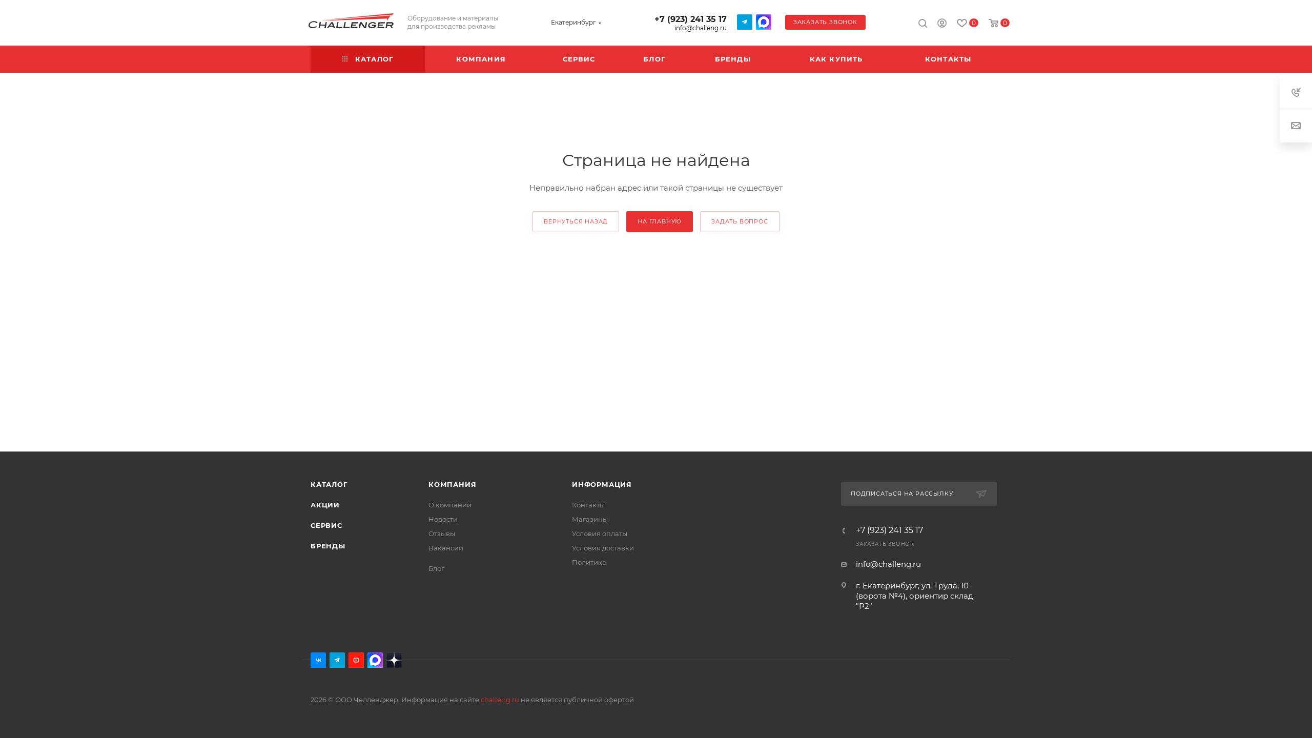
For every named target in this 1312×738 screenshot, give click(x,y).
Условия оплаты (599, 533)
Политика (589, 562)
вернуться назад (576, 221)
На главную (660, 221)
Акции (325, 505)
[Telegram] (744, 22)
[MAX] (763, 22)
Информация (602, 484)
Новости (443, 519)
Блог (436, 568)
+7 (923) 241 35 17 (690, 19)
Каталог (329, 484)
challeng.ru (500, 699)
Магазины (590, 519)
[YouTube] (356, 660)
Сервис (326, 525)
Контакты (588, 505)
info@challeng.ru (700, 28)
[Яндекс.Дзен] (394, 660)
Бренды (328, 546)
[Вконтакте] (318, 660)
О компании (449, 505)
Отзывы (441, 533)
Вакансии (445, 548)
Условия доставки (603, 548)
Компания (452, 484)
